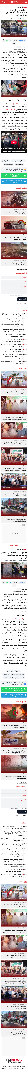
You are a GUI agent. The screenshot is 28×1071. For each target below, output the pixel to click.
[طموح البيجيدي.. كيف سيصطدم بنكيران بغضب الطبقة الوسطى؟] (14, 330)
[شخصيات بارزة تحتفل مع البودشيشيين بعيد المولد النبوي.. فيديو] (14, 434)
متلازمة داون (10, 109)
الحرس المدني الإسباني (15, 619)
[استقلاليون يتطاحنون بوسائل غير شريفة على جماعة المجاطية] (14, 340)
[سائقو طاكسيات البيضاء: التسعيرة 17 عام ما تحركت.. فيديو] (14, 346)
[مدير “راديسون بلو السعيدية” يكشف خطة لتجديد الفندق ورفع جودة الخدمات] (14, 742)
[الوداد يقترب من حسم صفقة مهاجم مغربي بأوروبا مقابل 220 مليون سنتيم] (14, 357)
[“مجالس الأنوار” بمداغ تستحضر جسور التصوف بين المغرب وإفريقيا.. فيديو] (14, 459)
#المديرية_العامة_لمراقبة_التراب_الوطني (13, 674)
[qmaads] (14, 1060)
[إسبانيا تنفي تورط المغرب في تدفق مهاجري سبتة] (14, 203)
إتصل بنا (5, 1066)
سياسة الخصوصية (20, 1066)
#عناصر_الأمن (5, 161)
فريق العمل (11, 1066)
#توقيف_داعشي (19, 677)
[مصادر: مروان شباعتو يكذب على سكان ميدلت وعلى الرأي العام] (14, 351)
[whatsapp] (7, 40)
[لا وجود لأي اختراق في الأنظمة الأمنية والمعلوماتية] (14, 363)
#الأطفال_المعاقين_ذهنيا (18, 161)
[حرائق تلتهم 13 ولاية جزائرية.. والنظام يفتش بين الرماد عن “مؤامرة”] (14, 716)
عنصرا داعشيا (16, 597)
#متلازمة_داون (19, 164)
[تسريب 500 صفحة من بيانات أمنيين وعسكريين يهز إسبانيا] (14, 228)
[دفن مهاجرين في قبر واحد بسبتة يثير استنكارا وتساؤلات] (14, 254)
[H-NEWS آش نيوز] (14, 2)
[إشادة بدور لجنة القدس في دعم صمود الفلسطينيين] (14, 335)
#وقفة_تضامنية (8, 164)
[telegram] (10, 40)
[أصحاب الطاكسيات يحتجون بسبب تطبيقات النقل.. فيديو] (14, 510)
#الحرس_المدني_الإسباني (13, 671)
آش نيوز (19, 7)
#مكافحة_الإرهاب (8, 677)
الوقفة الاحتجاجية (17, 104)
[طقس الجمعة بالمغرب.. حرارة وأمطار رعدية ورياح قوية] (14, 767)
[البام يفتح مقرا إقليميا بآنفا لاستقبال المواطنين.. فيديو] (14, 485)
